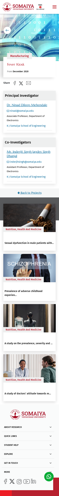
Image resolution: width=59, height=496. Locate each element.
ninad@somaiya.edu (21, 110)
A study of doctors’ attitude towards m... (28, 393)
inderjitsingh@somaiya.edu (25, 161)
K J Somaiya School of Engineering (26, 125)
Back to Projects (31, 193)
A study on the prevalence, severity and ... (29, 343)
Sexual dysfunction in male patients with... (29, 242)
